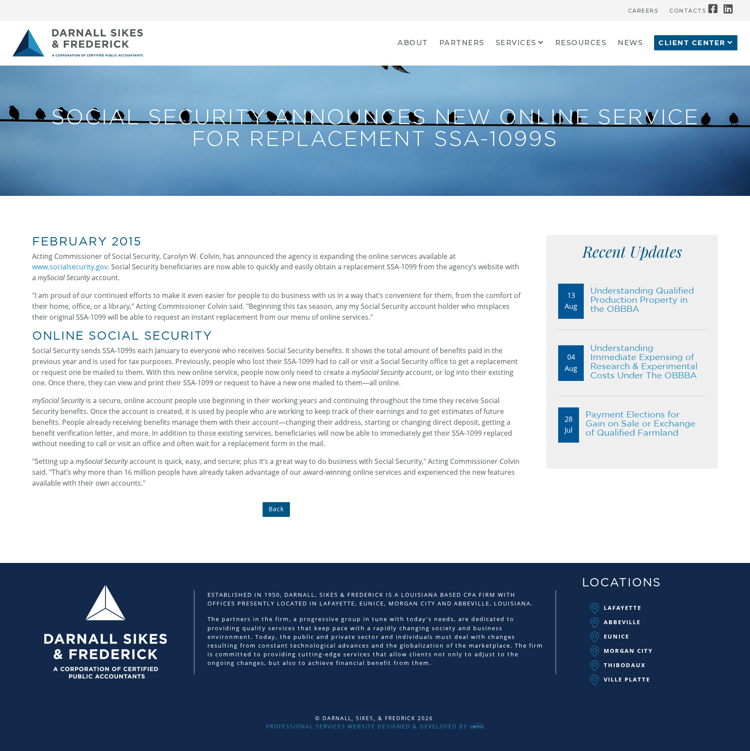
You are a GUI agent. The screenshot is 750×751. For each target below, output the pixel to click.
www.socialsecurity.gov (70, 266)
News (630, 43)
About (413, 43)
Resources (581, 43)
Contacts (687, 10)
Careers (643, 10)
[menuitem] (643, 8)
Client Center (692, 43)
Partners (461, 43)
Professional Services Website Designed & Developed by (368, 726)
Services (516, 43)
